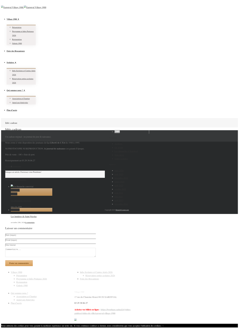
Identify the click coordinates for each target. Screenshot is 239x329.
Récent (117, 131)
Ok (162, 325)
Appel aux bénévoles (20, 102)
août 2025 (119, 174)
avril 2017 (119, 200)
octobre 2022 (120, 189)
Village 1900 (16, 272)
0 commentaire (16, 166)
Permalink (15, 190)
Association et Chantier (21, 98)
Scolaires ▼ (11, 62)
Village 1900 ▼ (13, 19)
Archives (118, 143)
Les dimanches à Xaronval (126, 151)
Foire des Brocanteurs (16, 51)
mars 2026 (119, 170)
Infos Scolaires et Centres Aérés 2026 (96, 272)
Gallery (14, 193)
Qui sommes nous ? (19, 293)
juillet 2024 (119, 181)
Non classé (119, 154)
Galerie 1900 (17, 43)
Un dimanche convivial (21, 200)
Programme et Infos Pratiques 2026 (31, 278)
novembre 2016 (121, 204)
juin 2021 (119, 196)
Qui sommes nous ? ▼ (16, 90)
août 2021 (119, 192)
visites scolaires (121, 158)
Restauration (17, 39)
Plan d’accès (12, 110)
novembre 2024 (121, 177)
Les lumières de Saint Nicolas (24, 216)
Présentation (16, 27)
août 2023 (119, 185)
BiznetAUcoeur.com (122, 210)
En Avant (8, 166)
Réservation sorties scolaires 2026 (100, 275)
